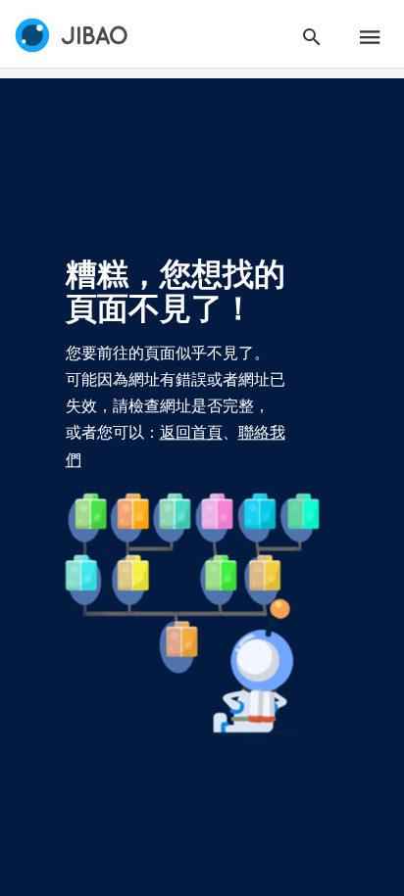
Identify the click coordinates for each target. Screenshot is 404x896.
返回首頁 (191, 433)
